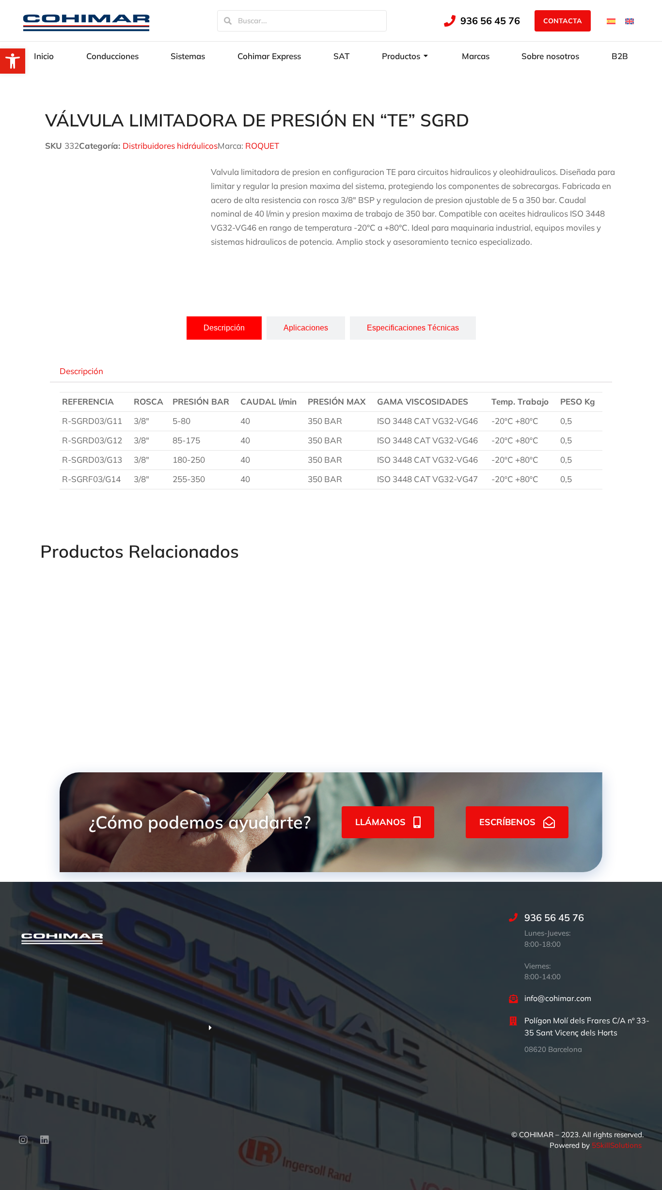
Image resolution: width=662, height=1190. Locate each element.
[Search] (228, 21)
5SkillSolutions (617, 1145)
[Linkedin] (44, 1140)
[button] (12, 61)
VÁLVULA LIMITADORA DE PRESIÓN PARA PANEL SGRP (91, 681)
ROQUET (262, 146)
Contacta (562, 20)
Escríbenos (507, 822)
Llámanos (380, 822)
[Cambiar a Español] (611, 20)
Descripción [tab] (81, 370)
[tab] (224, 328)
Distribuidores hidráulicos (170, 146)
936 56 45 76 (490, 21)
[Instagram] (23, 1140)
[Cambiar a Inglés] (629, 20)
